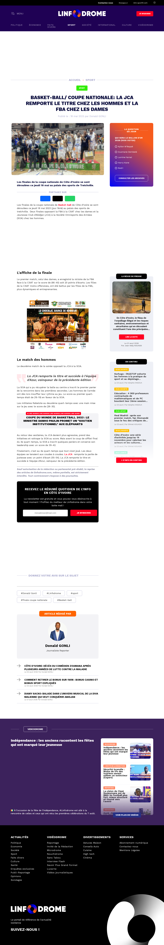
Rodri (120, 168)
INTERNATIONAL (107, 25)
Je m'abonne (145, 14)
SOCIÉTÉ (86, 25)
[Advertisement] (82, 54)
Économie (35, 25)
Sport (72, 25)
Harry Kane (123, 162)
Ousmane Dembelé (127, 152)
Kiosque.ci (123, 3)
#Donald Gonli (29, 593)
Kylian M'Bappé (125, 146)
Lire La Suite (131, 337)
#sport (74, 593)
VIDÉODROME (145, 25)
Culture (127, 25)
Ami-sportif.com (140, 3)
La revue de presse (131, 276)
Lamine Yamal (125, 157)
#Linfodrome (54, 593)
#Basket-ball (64, 600)
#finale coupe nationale (34, 600)
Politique (17, 25)
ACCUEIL (75, 80)
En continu (131, 362)
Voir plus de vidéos (127, 815)
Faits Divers (51, 26)
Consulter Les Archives (131, 178)
